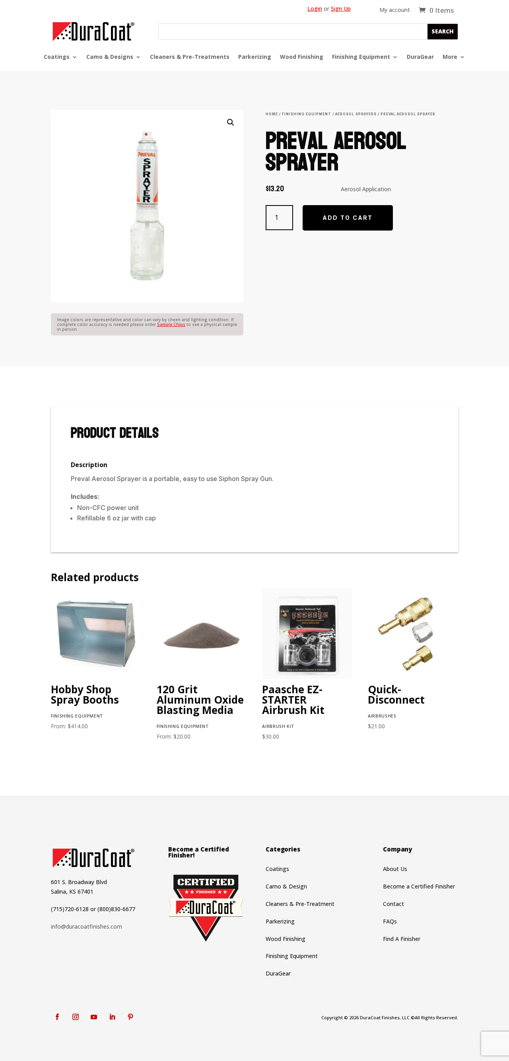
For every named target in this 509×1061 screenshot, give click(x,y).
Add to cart (347, 217)
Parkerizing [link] (254, 57)
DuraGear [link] (420, 57)
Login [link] (314, 8)
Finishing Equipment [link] (361, 57)
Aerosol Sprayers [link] (356, 114)
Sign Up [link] (341, 8)
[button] (442, 31)
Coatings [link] (57, 57)
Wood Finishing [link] (301, 57)
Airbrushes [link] (382, 716)
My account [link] (394, 10)
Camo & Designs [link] (109, 57)
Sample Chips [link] (171, 324)
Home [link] (272, 114)
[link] (436, 10)
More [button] (450, 57)
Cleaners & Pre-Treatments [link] (189, 57)
